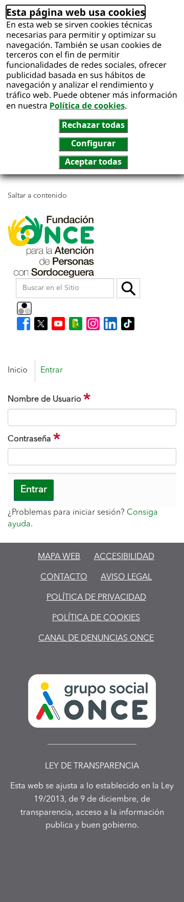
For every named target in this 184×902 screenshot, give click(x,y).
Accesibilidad (124, 557)
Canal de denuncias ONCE (96, 638)
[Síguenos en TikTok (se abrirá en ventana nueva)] (127, 323)
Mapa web (59, 557)
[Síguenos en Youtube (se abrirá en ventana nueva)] (58, 323)
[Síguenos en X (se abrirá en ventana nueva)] (41, 323)
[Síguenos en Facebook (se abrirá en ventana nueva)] (23, 323)
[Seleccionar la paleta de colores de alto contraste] (24, 308)
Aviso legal (126, 577)
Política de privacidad (96, 598)
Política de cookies (87, 105)
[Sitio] (51, 246)
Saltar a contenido (37, 195)
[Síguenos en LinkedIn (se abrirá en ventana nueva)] (110, 323)
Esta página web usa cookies (75, 12)
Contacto (63, 577)
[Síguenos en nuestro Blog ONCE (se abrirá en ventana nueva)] (75, 323)
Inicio (18, 370)
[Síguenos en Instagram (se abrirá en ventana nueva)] (93, 323)
